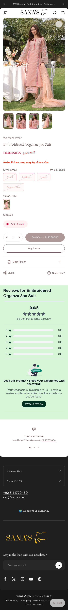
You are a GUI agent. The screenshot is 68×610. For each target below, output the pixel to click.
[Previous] (4, 4)
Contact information (34, 604)
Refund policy (12, 601)
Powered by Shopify (42, 596)
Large (44, 177)
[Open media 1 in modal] (58, 24)
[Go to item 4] (47, 121)
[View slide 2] (34, 447)
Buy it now (34, 248)
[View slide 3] (38, 447)
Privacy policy (25, 601)
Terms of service (40, 601)
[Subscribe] (58, 565)
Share (11, 272)
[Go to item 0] (8, 121)
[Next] (63, 4)
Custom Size (13, 187)
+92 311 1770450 (48, 440)
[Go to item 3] (34, 121)
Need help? (58, 273)
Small (10, 177)
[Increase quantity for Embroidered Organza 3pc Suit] (19, 237)
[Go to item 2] (21, 121)
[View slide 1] (30, 447)
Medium (26, 177)
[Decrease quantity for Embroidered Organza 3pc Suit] (6, 237)
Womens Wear (12, 137)
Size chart (59, 169)
